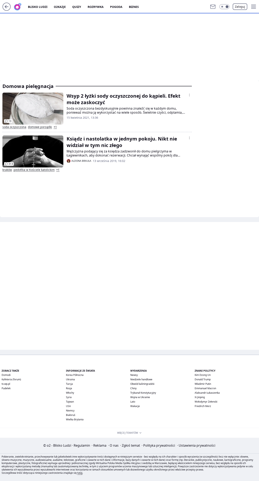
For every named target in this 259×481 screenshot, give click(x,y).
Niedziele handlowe (141, 379)
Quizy (76, 7)
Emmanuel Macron (205, 388)
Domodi (6, 375)
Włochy (70, 392)
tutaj (79, 473)
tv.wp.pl (6, 384)
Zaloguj (240, 6)
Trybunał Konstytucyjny (143, 392)
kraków (7, 169)
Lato (132, 401)
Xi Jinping (200, 397)
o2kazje (60, 7)
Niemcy (70, 410)
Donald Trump (203, 379)
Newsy (134, 375)
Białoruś (70, 415)
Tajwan (70, 401)
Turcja (69, 384)
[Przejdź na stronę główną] (6, 9)
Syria (69, 397)
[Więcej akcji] (189, 95)
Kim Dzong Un (203, 375)
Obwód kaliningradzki (142, 384)
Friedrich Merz (203, 406)
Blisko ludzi (37, 7)
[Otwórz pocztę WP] (213, 6)
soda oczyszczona (14, 127)
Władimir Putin (203, 384)
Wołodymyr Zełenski (206, 401)
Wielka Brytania (75, 419)
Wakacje (135, 406)
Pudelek (6, 388)
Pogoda (116, 7)
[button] (224, 6)
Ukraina (70, 379)
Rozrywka (96, 7)
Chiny (133, 388)
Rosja (69, 388)
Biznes (134, 7)
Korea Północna (75, 375)
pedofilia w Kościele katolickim (34, 169)
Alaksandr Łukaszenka (207, 392)
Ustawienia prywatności (196, 445)
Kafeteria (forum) (11, 379)
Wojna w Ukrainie (140, 397)
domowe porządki (40, 127)
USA (68, 406)
